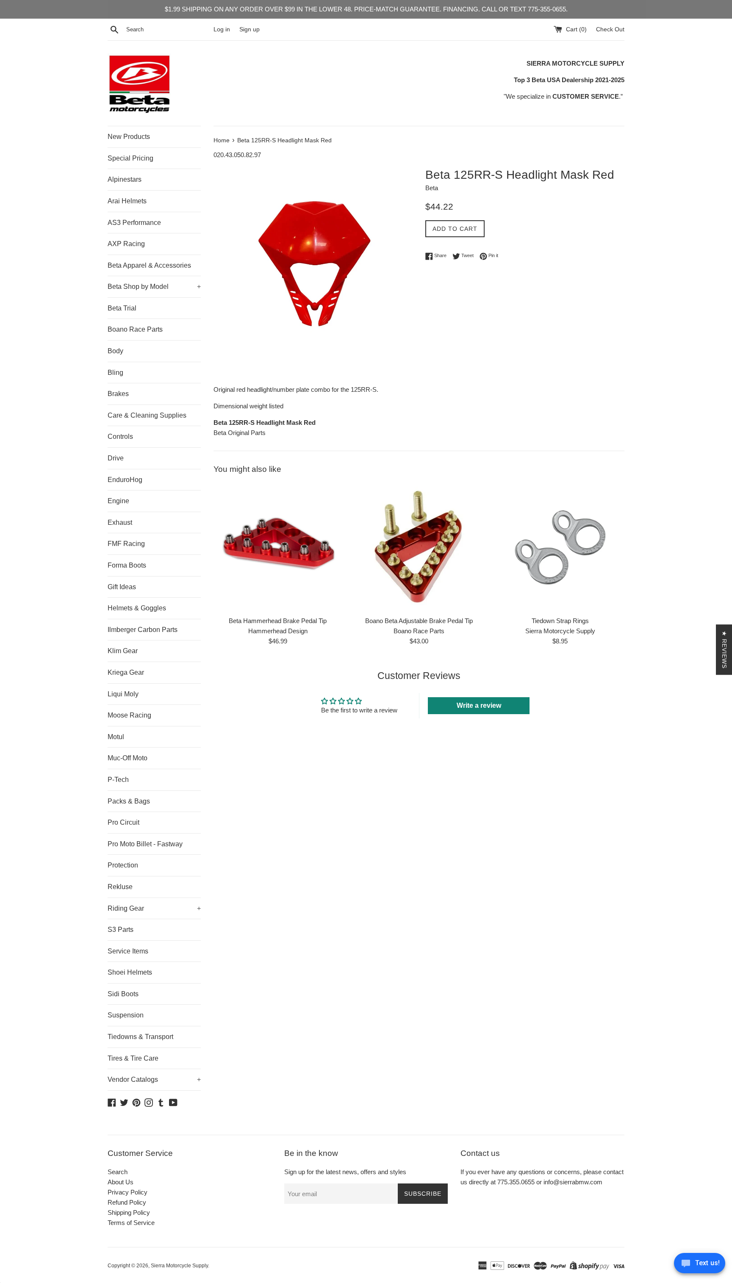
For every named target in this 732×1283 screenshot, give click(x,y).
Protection (123, 865)
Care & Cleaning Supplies (147, 415)
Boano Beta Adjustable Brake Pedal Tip (419, 620)
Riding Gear (154, 908)
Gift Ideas (122, 586)
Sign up (249, 29)
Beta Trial (122, 308)
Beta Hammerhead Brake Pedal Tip (278, 620)
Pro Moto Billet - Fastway (145, 844)
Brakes (118, 393)
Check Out (610, 29)
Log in (222, 29)
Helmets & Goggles (137, 608)
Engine (118, 500)
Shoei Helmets (130, 972)
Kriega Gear (126, 672)
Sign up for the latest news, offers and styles (345, 1171)
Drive (116, 458)
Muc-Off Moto (127, 758)
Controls (120, 436)
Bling (115, 372)
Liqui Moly (123, 694)
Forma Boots (127, 565)
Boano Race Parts (135, 329)
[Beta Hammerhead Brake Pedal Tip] (278, 547)
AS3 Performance (134, 222)
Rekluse (120, 886)
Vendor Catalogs (154, 1079)
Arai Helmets (127, 201)
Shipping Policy (129, 1212)
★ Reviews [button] (724, 649)
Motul (116, 736)
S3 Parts (120, 929)
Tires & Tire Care (133, 1058)
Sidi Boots (123, 994)
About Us (120, 1182)
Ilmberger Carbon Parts (142, 629)
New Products (129, 136)
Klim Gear (123, 650)
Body (115, 351)
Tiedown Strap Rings (560, 620)
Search (118, 1171)
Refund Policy (127, 1202)
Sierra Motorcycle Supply (179, 1266)
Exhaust (120, 522)
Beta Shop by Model (154, 286)
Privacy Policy (127, 1192)
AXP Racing (126, 243)
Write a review (479, 705)
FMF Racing (126, 543)
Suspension (126, 1015)
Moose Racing (129, 715)
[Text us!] (699, 1265)
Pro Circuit (123, 822)
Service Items (128, 951)
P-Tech (118, 779)
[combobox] (168, 29)
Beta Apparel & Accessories (149, 265)
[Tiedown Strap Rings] (560, 547)
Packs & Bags (129, 801)
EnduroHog (125, 479)
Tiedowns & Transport (140, 1036)
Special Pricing (130, 158)
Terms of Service (131, 1222)
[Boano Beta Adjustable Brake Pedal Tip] (419, 547)
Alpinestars (124, 179)
